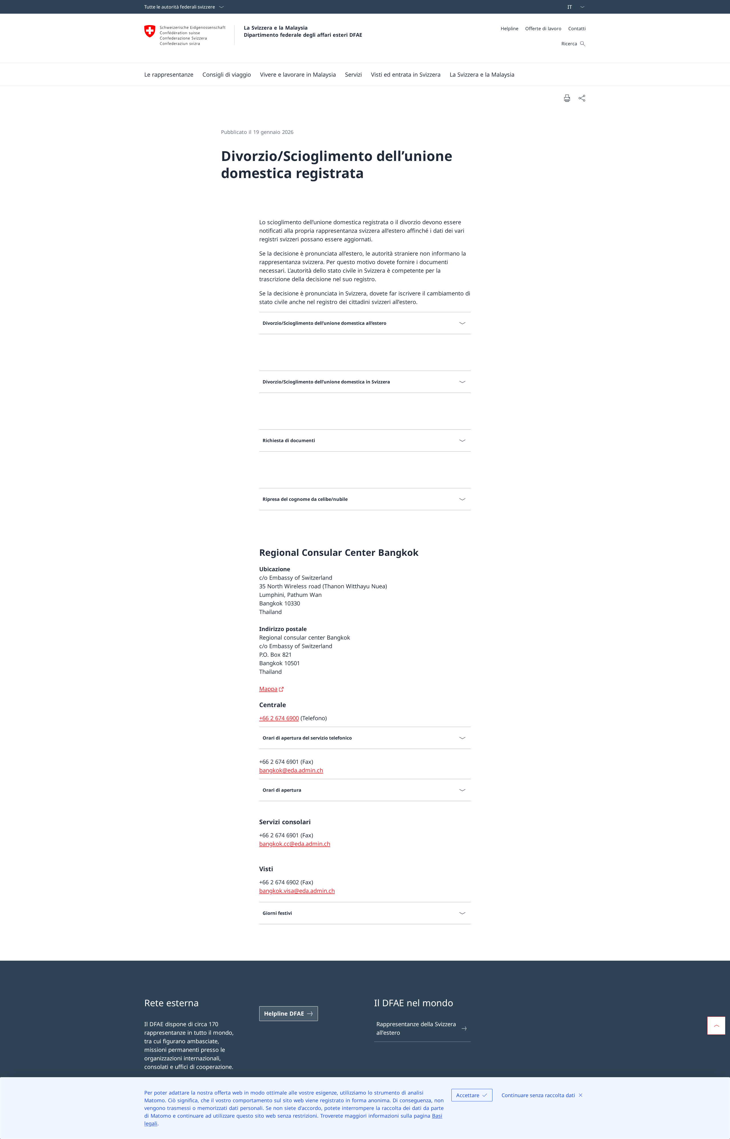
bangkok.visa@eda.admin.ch (297, 891)
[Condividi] (581, 98)
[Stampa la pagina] (566, 98)
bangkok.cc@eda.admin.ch (294, 844)
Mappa (268, 689)
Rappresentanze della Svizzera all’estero (416, 1028)
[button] (169, 74)
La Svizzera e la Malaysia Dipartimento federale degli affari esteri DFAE (303, 31)
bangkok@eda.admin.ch (291, 770)
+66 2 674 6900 (279, 718)
